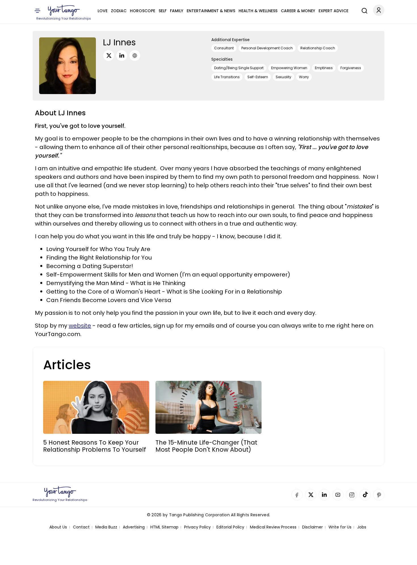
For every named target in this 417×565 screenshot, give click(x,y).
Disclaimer (312, 527)
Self (163, 11)
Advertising (134, 527)
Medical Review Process (273, 527)
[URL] (134, 55)
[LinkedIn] (121, 55)
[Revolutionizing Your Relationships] (64, 10)
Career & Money (298, 11)
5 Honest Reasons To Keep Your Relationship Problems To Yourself (94, 446)
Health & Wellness (258, 11)
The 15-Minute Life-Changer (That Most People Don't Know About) (206, 446)
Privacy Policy (197, 527)
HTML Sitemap (164, 527)
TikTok (365, 494)
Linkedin (324, 494)
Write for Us (339, 527)
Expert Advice (333, 11)
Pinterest (378, 494)
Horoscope (142, 11)
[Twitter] (108, 55)
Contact (81, 527)
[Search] (363, 10)
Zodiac (119, 11)
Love (103, 11)
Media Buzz (106, 527)
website (80, 326)
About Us (58, 527)
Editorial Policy (230, 527)
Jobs (361, 527)
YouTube (338, 494)
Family (176, 11)
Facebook (297, 494)
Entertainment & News (211, 11)
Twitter (310, 494)
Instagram (351, 494)
